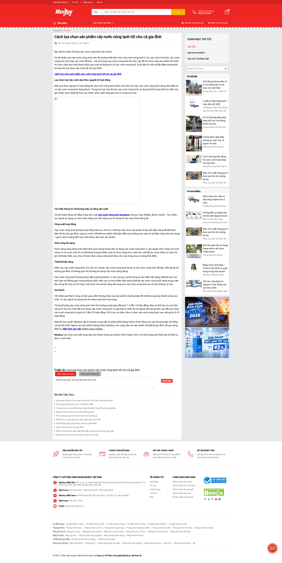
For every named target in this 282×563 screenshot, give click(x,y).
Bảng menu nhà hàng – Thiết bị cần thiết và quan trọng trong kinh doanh (215, 268)
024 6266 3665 (106, 490)
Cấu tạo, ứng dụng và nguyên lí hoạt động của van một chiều (214, 284)
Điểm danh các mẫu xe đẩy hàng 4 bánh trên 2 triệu (214, 199)
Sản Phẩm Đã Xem (102, 23)
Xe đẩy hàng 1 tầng (74, 524)
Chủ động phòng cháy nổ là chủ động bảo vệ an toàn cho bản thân (215, 84)
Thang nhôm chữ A (93, 528)
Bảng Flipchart (76, 543)
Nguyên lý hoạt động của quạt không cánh (75, 412)
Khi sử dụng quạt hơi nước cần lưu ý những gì (76, 415)
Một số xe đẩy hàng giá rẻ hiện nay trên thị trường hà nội (215, 176)
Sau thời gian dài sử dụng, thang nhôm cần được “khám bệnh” (215, 248)
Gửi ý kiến (166, 381)
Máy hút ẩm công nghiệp (90, 535)
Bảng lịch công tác (153, 543)
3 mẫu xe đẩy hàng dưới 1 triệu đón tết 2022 (215, 103)
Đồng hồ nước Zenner (158, 531)
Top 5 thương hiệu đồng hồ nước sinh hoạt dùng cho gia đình (214, 159)
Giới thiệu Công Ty (60, 2)
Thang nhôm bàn (74, 528)
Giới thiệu (154, 482)
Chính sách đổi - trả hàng (184, 485)
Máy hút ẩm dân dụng (114, 535)
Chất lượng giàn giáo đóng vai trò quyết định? (76, 423)
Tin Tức (75, 2)
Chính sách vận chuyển (183, 489)
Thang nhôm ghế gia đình (138, 528)
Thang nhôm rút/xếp (203, 528)
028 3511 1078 (76, 500)
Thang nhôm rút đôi (161, 528)
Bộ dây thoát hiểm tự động (83, 539)
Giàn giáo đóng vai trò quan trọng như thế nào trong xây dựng (84, 400)
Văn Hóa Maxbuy (196, 53)
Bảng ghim (90, 543)
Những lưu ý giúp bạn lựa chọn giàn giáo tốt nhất (78, 419)
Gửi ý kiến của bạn (65, 374)
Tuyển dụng (87, 2)
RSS (151, 497)
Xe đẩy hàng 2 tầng (116, 524)
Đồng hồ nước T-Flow (136, 531)
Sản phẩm (62, 23)
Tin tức (67, 30)
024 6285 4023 (91, 490)
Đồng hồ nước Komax (114, 531)
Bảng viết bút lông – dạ (184, 543)
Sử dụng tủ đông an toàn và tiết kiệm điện (75, 404)
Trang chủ (57, 30)
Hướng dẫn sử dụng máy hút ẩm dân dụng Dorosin (215, 214)
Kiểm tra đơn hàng (219, 23)
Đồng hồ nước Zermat (180, 531)
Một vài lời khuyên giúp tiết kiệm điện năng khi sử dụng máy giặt (85, 431)
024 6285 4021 (76, 490)
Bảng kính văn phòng (132, 543)
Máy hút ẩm (70, 535)
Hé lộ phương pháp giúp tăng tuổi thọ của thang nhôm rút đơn (214, 120)
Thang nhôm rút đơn (182, 528)
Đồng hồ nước (73, 531)
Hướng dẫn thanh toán (183, 497)
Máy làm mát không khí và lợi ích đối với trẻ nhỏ (77, 435)
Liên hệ (99, 2)
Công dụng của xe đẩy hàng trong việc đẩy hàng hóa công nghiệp (85, 408)
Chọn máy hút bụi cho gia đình (70, 427)
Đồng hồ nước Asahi (92, 531)
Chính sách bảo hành (182, 482)
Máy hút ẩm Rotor (135, 535)
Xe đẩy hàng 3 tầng (136, 524)
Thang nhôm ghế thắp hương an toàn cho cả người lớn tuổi (213, 140)
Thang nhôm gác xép (114, 528)
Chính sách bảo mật (182, 493)
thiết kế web (82, 555)
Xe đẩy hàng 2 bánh (95, 524)
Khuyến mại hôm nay (194, 23)
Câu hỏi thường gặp (198, 59)
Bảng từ (167, 543)
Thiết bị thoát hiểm (106, 539)
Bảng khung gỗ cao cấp (109, 543)
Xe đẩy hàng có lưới (178, 524)
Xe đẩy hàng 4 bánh (157, 524)
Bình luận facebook (90, 374)
